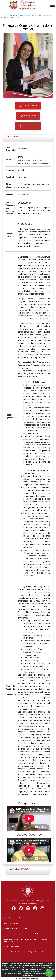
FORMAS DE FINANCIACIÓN (28, 126)
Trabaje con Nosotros (10, 923)
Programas (14, 15)
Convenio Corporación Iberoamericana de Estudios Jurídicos (25, 934)
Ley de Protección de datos (13, 918)
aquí (38, 246)
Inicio (5, 15)
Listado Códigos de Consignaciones (16, 928)
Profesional (26, 15)
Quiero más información (28, 106)
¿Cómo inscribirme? (28, 116)
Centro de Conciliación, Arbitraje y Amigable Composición (23, 952)
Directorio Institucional (11, 947)
